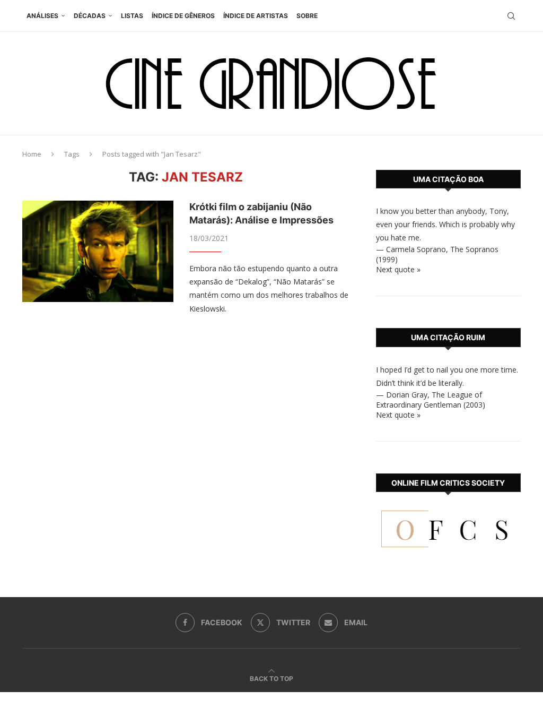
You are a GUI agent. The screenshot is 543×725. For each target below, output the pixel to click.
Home (31, 154)
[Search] (511, 16)
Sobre (307, 16)
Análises (42, 16)
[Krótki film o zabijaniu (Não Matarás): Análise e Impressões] (97, 251)
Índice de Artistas (255, 16)
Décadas (90, 16)
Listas (132, 16)
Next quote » (398, 269)
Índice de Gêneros (183, 16)
